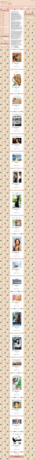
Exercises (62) (3, 14)
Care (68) (3, 16)
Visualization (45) (3, 15)
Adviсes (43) (3, 23)
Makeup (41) (3, 24)
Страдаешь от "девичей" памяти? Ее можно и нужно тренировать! (17, 400)
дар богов (16, 418)
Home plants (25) (3, 19)
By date (12, 46)
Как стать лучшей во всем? (17, 153)
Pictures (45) (3, 22)
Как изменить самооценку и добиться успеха (17, 336)
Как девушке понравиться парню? (17, 236)
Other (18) (3, 18)
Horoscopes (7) (3, 17)
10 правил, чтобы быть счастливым (16, 261)
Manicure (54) (3, 12)
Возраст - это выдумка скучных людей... (17, 193)
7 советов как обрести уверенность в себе (16, 136)
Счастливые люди (17, 375)
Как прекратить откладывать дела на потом (17, 434)
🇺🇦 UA (32, 0)
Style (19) (3, 21)
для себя (16, 278)
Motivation (18, 66)
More (17, 64)
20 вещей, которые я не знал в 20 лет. (17, 218)
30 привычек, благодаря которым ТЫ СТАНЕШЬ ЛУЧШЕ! (17, 360)
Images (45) (3, 20)
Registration (5, 40)
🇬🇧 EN (33, 0)
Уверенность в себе (17, 170)
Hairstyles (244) (3, 13)
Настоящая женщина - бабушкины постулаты (17, 114)
